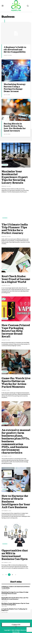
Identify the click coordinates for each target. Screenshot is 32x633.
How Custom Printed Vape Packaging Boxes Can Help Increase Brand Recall (16, 330)
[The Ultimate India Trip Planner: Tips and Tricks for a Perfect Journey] (16, 208)
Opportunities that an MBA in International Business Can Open (15, 554)
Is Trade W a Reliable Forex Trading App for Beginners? (14, 609)
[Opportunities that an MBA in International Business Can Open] (16, 534)
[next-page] (15, 574)
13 (12, 574)
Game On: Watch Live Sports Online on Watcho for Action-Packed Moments (16, 382)
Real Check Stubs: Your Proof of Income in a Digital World (16, 278)
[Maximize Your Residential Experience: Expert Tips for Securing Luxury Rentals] (16, 155)
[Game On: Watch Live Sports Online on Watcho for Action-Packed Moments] (16, 362)
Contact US (16, 624)
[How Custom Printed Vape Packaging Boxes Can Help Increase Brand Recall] (16, 308)
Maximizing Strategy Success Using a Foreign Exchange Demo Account (15, 87)
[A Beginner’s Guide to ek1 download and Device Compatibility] (16, 33)
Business (4, 165)
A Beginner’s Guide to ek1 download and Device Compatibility (15, 49)
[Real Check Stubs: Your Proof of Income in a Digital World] (16, 260)
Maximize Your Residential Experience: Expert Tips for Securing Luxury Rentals (15, 177)
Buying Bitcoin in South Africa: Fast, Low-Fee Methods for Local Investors (15, 127)
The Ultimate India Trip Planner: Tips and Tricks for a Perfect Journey (15, 228)
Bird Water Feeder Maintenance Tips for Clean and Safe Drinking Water (15, 604)
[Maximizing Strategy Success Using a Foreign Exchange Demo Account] (16, 70)
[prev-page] (3, 574)
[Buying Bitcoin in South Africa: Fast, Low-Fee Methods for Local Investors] (16, 110)
